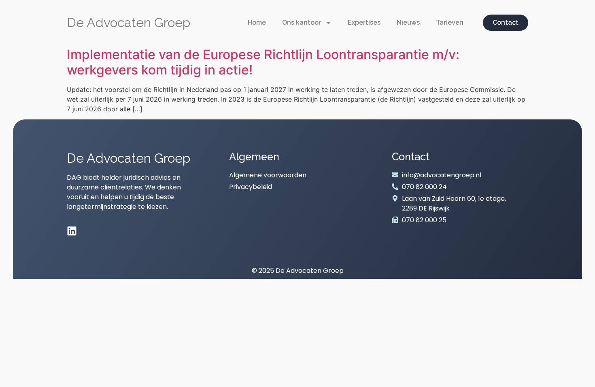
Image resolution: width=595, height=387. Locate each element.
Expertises (364, 22)
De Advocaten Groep (128, 22)
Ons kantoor (301, 22)
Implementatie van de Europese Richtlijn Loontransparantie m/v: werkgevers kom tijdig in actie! (263, 62)
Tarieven (449, 22)
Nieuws (408, 22)
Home (257, 22)
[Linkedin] (72, 231)
